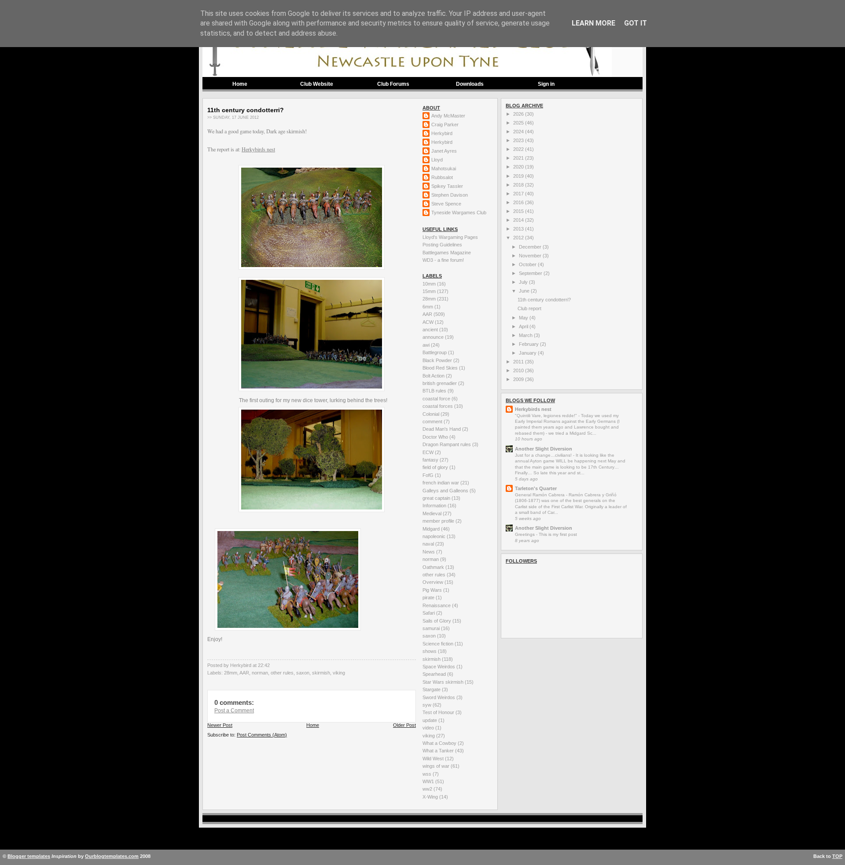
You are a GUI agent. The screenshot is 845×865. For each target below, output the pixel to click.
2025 (519, 122)
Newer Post (219, 725)
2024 (519, 131)
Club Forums (393, 84)
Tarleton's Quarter (536, 488)
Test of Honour (439, 712)
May (524, 317)
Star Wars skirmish (443, 682)
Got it (635, 23)
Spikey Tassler (447, 186)
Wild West (433, 758)
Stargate (432, 689)
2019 (519, 176)
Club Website (316, 84)
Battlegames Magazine (446, 252)
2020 (519, 166)
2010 (519, 370)
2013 (519, 228)
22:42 (264, 665)
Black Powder (437, 360)
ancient (430, 329)
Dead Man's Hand (442, 429)
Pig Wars (432, 590)
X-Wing (430, 796)
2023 (519, 140)
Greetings (525, 534)
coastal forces (438, 406)
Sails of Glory (437, 620)
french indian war (441, 482)
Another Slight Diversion (543, 448)
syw (427, 704)
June (525, 290)
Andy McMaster (448, 115)
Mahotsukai (443, 168)
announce (433, 337)
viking (339, 672)
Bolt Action (434, 375)
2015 (519, 211)
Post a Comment (234, 710)
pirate (429, 597)
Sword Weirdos (439, 697)
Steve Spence (446, 203)
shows (430, 651)
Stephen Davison (449, 195)
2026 (519, 114)
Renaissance (437, 605)
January (528, 353)
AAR (244, 672)
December (531, 246)
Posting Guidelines (442, 244)
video (428, 727)
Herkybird (441, 133)
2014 (519, 220)
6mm (428, 306)
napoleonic (434, 536)
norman (260, 672)
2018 (519, 184)
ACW (428, 322)
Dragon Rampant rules (447, 444)
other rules (282, 672)
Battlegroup (435, 352)
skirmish (321, 672)
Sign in (546, 84)
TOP (837, 856)
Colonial (431, 414)
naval (428, 543)
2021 (519, 158)
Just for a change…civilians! (544, 455)
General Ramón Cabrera (540, 494)
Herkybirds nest (258, 149)
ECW (428, 452)
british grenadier (440, 383)
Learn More (593, 23)
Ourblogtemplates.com (112, 856)
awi (426, 345)
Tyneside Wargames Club (458, 212)
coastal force (437, 398)
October (528, 264)
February (529, 344)
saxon (302, 672)
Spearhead (434, 674)
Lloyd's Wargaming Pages (450, 237)
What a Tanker (438, 750)
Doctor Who (435, 437)
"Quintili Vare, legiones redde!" (546, 415)
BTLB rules (435, 390)
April (524, 326)
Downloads (470, 84)
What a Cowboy (440, 743)
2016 (519, 202)
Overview (433, 582)
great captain (437, 498)
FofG (428, 475)
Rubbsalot (442, 177)
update (430, 720)
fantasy (431, 459)
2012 (519, 237)
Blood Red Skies (440, 367)
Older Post (404, 725)
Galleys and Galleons (446, 490)
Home (239, 84)
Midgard (431, 528)
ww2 (428, 789)
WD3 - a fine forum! (443, 260)
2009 (519, 379)
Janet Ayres (444, 151)
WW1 (428, 781)
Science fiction (438, 643)
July (524, 282)
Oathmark (433, 567)
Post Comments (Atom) (262, 734)
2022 (519, 149)
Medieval (432, 513)
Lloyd (437, 159)
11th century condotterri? (245, 110)
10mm (429, 283)
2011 (519, 361)
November (531, 255)
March (526, 335)
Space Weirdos (439, 666)
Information (435, 505)
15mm (429, 291)
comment (433, 421)
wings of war (436, 766)
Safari (429, 613)
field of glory (435, 467)
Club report (529, 308)
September (531, 273)
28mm (230, 672)
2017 (519, 193)
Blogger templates (28, 856)
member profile (439, 521)
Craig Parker (445, 124)
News (429, 551)
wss (427, 774)
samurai (431, 628)
